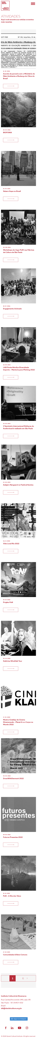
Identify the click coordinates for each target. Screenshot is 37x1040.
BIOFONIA (7, 132)
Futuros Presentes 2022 (13, 837)
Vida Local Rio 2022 (11, 544)
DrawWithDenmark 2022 (13, 778)
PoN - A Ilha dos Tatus (12, 896)
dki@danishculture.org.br (11, 1008)
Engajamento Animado (12, 309)
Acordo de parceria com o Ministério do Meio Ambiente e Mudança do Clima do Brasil (19, 76)
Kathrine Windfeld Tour (12, 661)
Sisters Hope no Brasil (12, 191)
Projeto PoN (8, 602)
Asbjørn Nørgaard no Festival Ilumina (18, 485)
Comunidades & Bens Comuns (15, 955)
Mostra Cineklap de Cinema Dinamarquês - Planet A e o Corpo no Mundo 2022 (18, 722)
